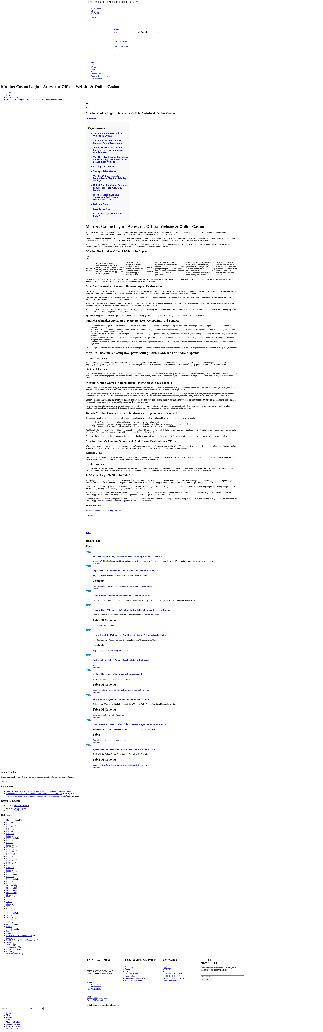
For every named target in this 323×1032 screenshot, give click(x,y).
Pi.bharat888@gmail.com (97, 998)
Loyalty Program (102, 209)
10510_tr (9, 861)
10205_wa (10, 840)
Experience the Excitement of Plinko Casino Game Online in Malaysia (125, 570)
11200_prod (11, 892)
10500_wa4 (11, 858)
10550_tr (9, 870)
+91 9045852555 (94, 986)
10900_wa (10, 883)
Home (93, 62)
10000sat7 (10, 822)
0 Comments (91, 118)
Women (94, 67)
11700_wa (10, 895)
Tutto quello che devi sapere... (105, 625)
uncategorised (11, 947)
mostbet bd (119, 394)
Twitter (97, 510)
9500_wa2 (10, 911)
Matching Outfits (97, 71)
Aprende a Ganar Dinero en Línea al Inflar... (110, 740)
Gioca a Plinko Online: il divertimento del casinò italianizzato (121, 595)
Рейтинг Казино (13, 954)
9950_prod (10, 924)
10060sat (9, 827)
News (13, 929)
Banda (8, 933)
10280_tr (9, 843)
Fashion (9, 938)
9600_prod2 (11, 913)
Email (118, 510)
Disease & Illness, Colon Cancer (19, 936)
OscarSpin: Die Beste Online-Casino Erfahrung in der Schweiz (118, 765)
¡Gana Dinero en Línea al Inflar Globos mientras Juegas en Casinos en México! (129, 724)
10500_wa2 (11, 856)
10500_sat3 (10, 854)
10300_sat (10, 845)
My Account (96, 9)
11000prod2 (11, 886)
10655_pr (10, 874)
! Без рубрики (12, 820)
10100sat (9, 831)
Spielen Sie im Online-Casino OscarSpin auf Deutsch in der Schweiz (124, 749)
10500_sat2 (10, 852)
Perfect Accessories (21, 806)
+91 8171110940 (94, 984)
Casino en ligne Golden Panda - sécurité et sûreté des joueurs (121, 660)
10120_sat (10, 834)
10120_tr (9, 836)
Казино (9, 951)
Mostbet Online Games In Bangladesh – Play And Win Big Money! (110, 178)
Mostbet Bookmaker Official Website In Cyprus (107, 134)
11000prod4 (11, 890)
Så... (148, 690)
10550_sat (10, 868)
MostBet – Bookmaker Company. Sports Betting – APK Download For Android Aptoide (110, 159)
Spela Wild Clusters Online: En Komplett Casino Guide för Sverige (119, 690)
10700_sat (10, 877)
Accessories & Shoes (99, 76)
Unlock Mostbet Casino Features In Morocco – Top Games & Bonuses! (110, 187)
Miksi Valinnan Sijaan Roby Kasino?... (108, 715)
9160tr (8, 906)
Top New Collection (22, 810)
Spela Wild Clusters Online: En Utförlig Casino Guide (118, 674)
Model (8, 942)
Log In (93, 18)
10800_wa (10, 881)
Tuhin (88, 533)
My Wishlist (95, 13)
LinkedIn (104, 510)
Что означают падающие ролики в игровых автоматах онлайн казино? (36, 796)
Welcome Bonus (101, 204)
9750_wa (10, 915)
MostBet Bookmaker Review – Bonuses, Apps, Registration (108, 141)
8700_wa (10, 899)
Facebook (90, 510)
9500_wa (10, 908)
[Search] (158, 32)
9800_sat (9, 917)
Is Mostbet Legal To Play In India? (107, 214)
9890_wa (10, 920)
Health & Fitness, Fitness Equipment (20, 940)
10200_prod (11, 838)
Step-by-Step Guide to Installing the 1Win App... (112, 650)
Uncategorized (12, 949)
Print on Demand (97, 74)
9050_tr (9, 902)
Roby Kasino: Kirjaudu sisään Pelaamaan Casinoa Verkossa (121, 699)
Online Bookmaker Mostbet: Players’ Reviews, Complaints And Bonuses (108, 149)
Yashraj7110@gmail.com (97, 1000)
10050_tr (9, 824)
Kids (93, 69)
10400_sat (10, 847)
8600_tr (9, 897)
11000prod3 (11, 888)
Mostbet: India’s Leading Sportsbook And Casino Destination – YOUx (106, 197)
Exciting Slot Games (103, 166)
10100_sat (10, 829)
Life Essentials (96, 78)
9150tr (8, 904)
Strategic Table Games (104, 171)
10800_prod (11, 879)
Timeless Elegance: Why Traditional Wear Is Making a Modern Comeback (127, 556)
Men (93, 65)
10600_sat (10, 872)
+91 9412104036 (94, 989)
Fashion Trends (20, 808)
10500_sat (10, 849)
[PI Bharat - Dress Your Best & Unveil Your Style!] (100, 40)
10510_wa (10, 863)
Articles (9, 927)
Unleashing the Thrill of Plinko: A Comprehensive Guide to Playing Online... (123, 586)
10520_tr (9, 865)
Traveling (10, 945)
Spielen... (147, 765)
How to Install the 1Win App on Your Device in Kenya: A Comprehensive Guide (129, 635)
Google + (112, 510)
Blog (93, 11)
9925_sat (9, 922)
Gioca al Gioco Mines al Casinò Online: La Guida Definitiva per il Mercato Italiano (131, 610)
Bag (7, 931)
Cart (92, 15)
